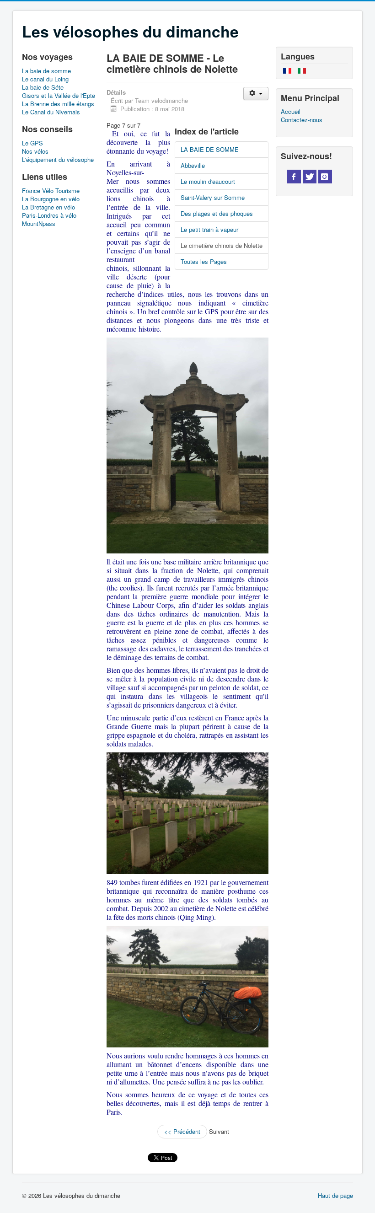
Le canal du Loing (45, 79)
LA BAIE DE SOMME (210, 149)
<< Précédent (182, 1131)
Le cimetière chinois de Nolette (221, 245)
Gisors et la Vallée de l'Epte (58, 95)
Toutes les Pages (204, 261)
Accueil (290, 111)
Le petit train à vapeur (209, 229)
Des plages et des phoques (217, 213)
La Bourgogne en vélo (51, 199)
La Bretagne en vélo (48, 207)
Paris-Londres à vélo (49, 215)
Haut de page (335, 1195)
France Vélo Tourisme (51, 191)
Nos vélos (35, 151)
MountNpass (38, 224)
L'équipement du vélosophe (58, 160)
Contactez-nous (301, 120)
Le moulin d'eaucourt (208, 181)
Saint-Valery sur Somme (213, 197)
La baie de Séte (43, 87)
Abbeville (193, 165)
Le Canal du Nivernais (51, 112)
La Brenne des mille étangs (58, 104)
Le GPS (32, 143)
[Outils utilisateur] (255, 93)
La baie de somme (46, 71)
